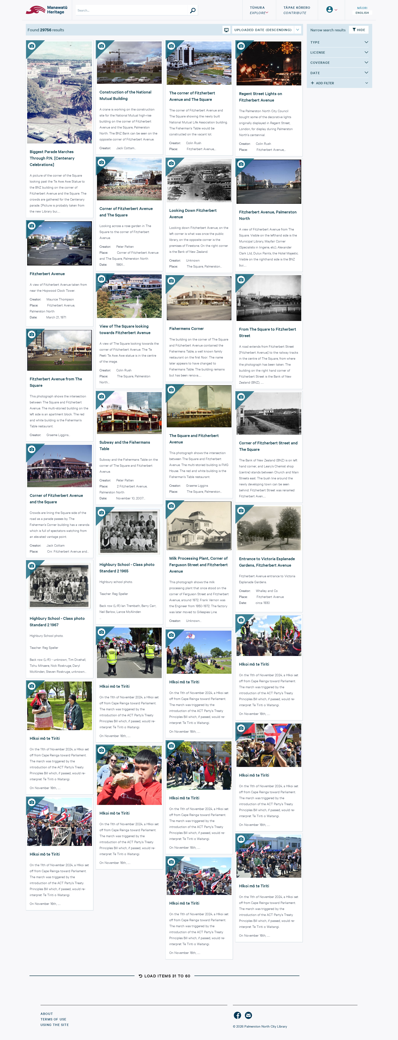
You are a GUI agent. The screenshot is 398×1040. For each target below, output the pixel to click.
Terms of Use (53, 1019)
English (362, 12)
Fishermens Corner (186, 328)
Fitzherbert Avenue (47, 273)
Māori (362, 8)
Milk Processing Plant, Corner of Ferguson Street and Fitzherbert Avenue (198, 564)
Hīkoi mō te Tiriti (254, 664)
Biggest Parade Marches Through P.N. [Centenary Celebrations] (52, 158)
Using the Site (55, 1024)
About (47, 1013)
